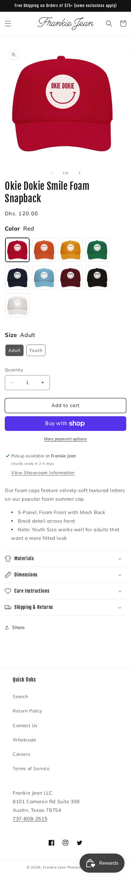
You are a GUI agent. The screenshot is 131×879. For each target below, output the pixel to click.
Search (20, 696)
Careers (21, 754)
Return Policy (27, 711)
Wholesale (24, 740)
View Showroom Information (43, 472)
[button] (8, 24)
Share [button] (18, 627)
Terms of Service (31, 768)
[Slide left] (52, 173)
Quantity (14, 369)
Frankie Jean (54, 867)
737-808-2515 (30, 819)
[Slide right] (79, 173)
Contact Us (25, 725)
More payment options (65, 438)
